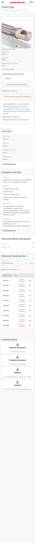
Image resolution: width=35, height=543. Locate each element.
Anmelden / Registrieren (12, 117)
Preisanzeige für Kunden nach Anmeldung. (17, 97)
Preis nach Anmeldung (22, 280)
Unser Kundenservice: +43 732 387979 (16, 120)
